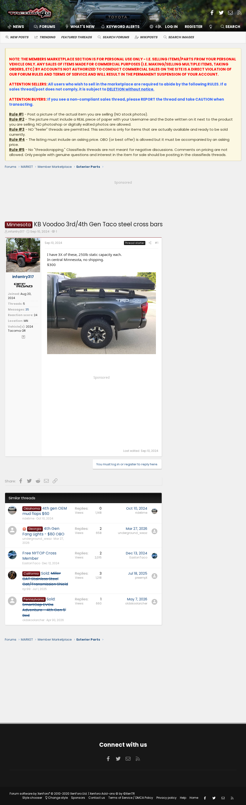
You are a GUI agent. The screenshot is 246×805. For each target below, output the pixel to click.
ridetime (28, 518)
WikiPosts (148, 37)
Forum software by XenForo (48, 794)
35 (27, 309)
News (18, 26)
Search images (181, 37)
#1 (156, 243)
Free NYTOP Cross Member (39, 555)
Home (194, 798)
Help (183, 798)
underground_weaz (37, 539)
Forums (47, 26)
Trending (47, 37)
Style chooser (32, 798)
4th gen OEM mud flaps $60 (44, 511)
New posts (19, 37)
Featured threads (76, 37)
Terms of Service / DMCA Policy (130, 798)
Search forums (116, 37)
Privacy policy (166, 798)
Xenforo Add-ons (112, 794)
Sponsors (78, 798)
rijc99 (26, 589)
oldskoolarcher (33, 620)
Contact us (96, 798)
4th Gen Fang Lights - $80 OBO (43, 531)
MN (26, 321)
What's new (82, 26)
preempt (141, 578)
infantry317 (16, 231)
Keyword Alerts (123, 26)
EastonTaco (31, 563)
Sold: (45, 579)
